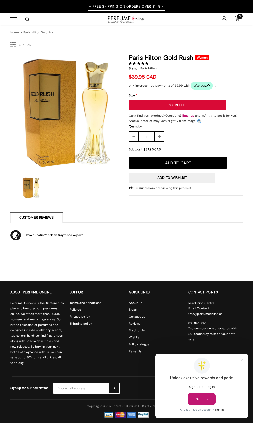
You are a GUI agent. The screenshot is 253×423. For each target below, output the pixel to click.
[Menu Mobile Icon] (13, 19)
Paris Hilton (148, 68)
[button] (139, 63)
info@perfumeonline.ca (206, 314)
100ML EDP (177, 105)
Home (14, 32)
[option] (67, 112)
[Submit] (114, 388)
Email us (188, 116)
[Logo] (126, 19)
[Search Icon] (27, 19)
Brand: (133, 68)
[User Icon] (224, 19)
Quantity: (135, 126)
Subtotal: (135, 149)
